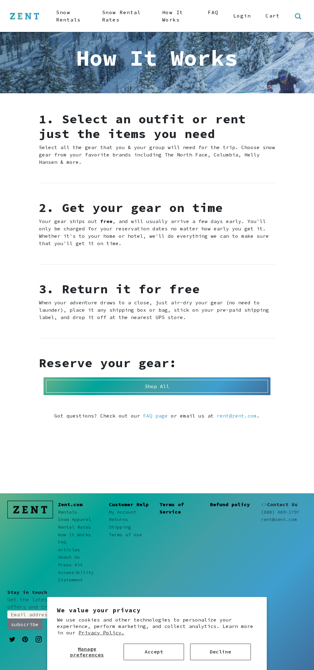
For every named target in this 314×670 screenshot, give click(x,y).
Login (242, 16)
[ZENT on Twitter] (12, 638)
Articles (69, 550)
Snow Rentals (68, 16)
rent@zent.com (237, 416)
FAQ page (155, 416)
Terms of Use (125, 534)
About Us (69, 557)
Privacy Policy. (101, 633)
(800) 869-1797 (280, 512)
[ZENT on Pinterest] (25, 638)
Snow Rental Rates (121, 16)
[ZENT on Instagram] (38, 639)
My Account (122, 512)
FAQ (213, 12)
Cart (273, 16)
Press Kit (70, 565)
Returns (118, 519)
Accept (154, 652)
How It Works (172, 16)
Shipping (120, 527)
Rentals (67, 512)
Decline (220, 652)
